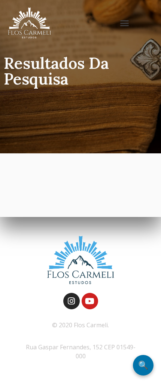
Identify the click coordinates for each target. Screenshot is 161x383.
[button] (125, 23)
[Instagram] (71, 301)
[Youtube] (90, 301)
